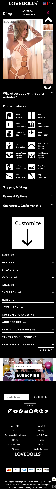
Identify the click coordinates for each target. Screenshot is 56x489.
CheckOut (46, 350)
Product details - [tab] (14, 106)
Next (48, 20)
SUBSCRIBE (28, 375)
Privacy (40, 430)
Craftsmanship (15, 444)
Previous (48, 88)
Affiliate (15, 426)
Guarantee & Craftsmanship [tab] (22, 205)
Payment (41, 426)
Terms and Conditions (15, 435)
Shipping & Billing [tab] (15, 187)
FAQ (15, 430)
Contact (41, 444)
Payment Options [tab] (15, 196)
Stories (15, 449)
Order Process (41, 449)
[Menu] (3, 3)
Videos (41, 440)
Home (15, 440)
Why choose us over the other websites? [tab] (23, 95)
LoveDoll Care (41, 435)
